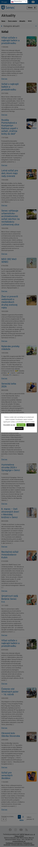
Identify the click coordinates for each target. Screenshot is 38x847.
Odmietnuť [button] (30, 425)
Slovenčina (18, 1)
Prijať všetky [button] (21, 425)
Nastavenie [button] (19, 428)
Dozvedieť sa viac (9, 425)
